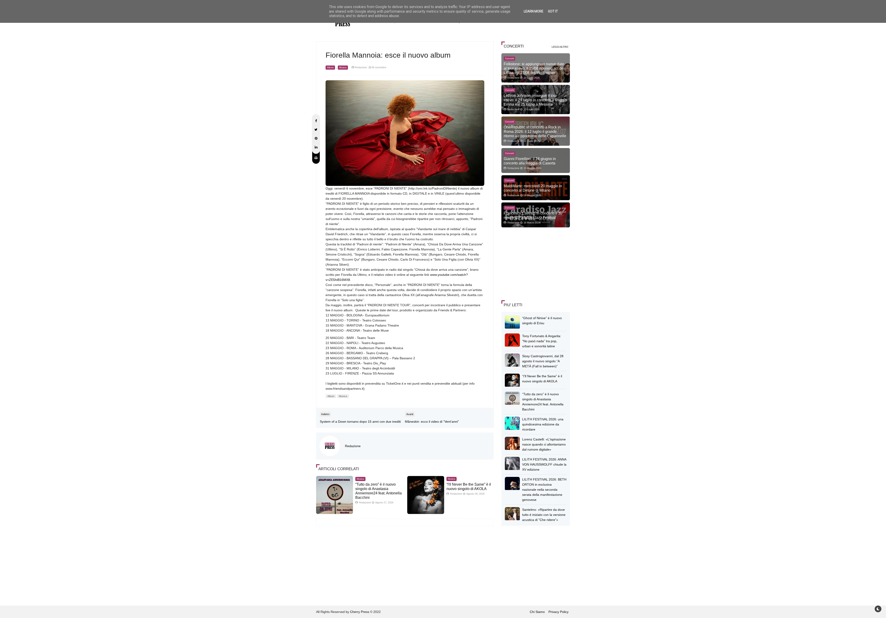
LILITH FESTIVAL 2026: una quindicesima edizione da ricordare (542, 424)
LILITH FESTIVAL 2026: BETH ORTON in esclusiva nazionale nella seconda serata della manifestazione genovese (544, 490)
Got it (553, 11)
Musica (343, 67)
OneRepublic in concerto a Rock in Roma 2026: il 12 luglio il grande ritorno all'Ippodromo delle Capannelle (535, 131)
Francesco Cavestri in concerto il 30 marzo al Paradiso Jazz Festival (533, 215)
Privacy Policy (558, 612)
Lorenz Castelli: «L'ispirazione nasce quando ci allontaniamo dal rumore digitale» (544, 444)
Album (330, 67)
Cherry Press (359, 612)
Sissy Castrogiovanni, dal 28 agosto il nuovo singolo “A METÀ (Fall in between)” (542, 361)
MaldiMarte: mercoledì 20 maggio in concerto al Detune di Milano (533, 188)
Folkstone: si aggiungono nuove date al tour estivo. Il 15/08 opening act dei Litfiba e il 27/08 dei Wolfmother (534, 68)
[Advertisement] (536, 263)
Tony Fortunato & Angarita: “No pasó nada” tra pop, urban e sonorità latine (541, 341)
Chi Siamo (537, 612)
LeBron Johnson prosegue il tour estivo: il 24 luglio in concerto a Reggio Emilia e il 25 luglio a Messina (535, 99)
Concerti (509, 58)
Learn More (533, 11)
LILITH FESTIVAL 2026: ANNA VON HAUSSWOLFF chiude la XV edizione (544, 464)
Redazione (353, 446)
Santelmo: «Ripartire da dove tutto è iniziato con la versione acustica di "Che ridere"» (544, 515)
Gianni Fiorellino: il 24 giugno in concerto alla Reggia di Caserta (530, 161)
